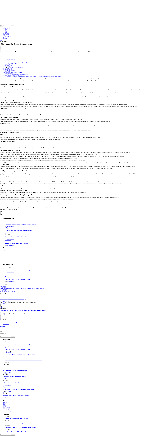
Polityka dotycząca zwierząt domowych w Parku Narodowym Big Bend (16, 62)
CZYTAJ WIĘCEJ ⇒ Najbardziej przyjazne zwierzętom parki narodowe (18, 61)
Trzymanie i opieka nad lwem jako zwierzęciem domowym (92, 2)
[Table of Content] (72, 56)
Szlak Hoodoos (7, 66)
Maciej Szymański (6, 46)
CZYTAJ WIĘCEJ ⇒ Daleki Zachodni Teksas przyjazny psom (17, 59)
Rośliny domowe (6, 10)
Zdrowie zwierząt (6, 9)
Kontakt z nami (5, 14)
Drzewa (4, 13)
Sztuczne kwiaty (8, 12)
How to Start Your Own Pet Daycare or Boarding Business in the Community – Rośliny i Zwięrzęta (23, 310)
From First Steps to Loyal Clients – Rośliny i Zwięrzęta (17, 279)
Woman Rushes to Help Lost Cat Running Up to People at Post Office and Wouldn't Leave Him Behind (29, 270)
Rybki (4, 8)
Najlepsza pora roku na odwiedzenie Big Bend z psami (12, 75)
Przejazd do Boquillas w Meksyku (9, 70)
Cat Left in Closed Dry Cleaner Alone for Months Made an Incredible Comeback (23, 360)
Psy (3, 6)
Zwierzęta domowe (6, 4)
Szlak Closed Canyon (8, 65)
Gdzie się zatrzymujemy (9, 73)
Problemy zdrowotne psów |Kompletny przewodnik (48, 2)
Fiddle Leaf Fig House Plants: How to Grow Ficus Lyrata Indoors (20, 354)
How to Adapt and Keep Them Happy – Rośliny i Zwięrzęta (14, 322)
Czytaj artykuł (2, 303)
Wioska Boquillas (7, 71)
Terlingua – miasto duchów (7, 69)
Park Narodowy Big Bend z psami (9, 60)
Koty (3, 5)
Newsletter (2, 16)
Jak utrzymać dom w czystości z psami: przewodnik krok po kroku (69, 2)
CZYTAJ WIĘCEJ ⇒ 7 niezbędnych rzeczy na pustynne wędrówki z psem (18, 63)
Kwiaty (4, 11)
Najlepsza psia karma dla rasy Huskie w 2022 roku (30, 2)
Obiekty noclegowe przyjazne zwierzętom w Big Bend (12, 72)
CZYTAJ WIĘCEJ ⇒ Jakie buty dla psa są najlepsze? (15, 67)
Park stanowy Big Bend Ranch (8, 64)
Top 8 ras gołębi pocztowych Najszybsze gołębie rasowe (10, 2)
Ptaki (3, 7)
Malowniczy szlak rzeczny (7, 68)
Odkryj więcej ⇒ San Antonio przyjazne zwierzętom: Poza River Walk (17, 74)
